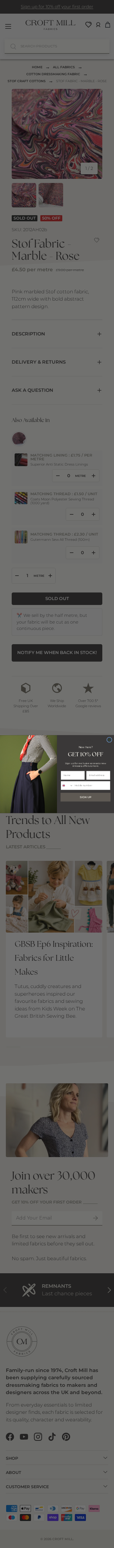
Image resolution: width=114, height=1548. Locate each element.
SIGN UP (85, 797)
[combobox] (67, 785)
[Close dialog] (109, 739)
